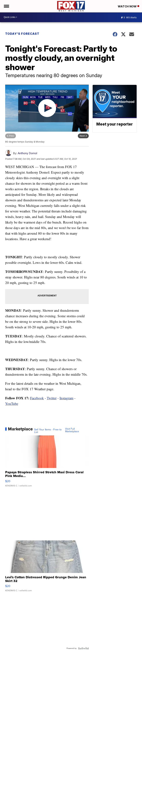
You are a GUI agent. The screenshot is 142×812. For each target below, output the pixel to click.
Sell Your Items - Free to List (48, 431)
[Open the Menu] (6, 6)
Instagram (66, 398)
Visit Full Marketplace (72, 430)
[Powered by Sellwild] (83, 648)
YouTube (11, 403)
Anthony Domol (27, 153)
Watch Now (127, 6)
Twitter (52, 398)
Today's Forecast (22, 33)
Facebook (37, 398)
